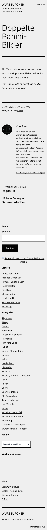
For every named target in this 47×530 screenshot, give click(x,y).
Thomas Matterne (11, 302)
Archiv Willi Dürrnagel (14, 424)
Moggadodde (8, 294)
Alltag (5, 322)
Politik (5, 383)
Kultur (5, 359)
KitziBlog (6, 290)
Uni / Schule (8, 404)
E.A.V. (5, 499)
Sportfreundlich (10, 392)
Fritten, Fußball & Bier (13, 282)
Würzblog (7, 306)
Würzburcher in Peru (12, 416)
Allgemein (7, 318)
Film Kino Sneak (10, 343)
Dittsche (7, 338)
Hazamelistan (9, 286)
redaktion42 (8, 298)
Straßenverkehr (10, 396)
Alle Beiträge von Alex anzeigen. (30, 172)
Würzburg (7, 420)
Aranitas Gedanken (11, 277)
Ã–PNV (5, 326)
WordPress (29, 519)
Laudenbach (8, 363)
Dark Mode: (35, 527)
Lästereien (7, 367)
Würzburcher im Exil (12, 412)
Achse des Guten (10, 273)
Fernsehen (7, 330)
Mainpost (6, 371)
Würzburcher (13, 4)
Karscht (6, 355)
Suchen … (7, 231)
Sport (5, 388)
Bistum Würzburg (10, 487)
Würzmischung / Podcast (14, 428)
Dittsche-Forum (10, 495)
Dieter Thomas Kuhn (12, 491)
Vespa (5, 408)
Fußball (5, 347)
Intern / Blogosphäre (12, 351)
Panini (20, 110)
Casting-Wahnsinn (12, 334)
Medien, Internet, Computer (16, 375)
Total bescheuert (10, 400)
